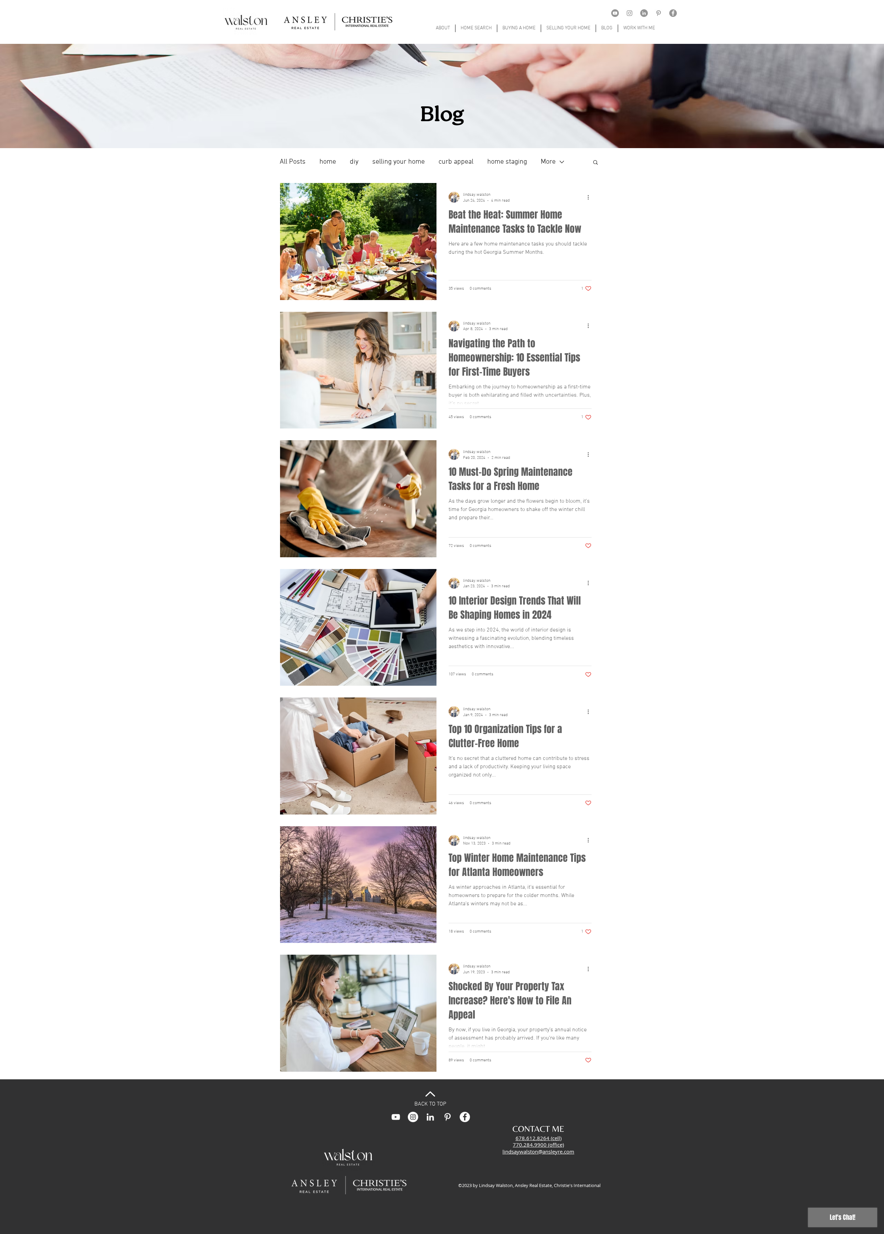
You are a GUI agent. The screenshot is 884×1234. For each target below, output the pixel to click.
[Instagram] (629, 13)
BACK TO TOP (430, 1104)
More (548, 162)
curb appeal (456, 162)
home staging (507, 162)
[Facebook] (673, 13)
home (327, 162)
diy (354, 162)
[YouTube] (615, 13)
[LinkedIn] (644, 13)
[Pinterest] (658, 13)
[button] (595, 162)
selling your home (398, 162)
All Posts (293, 162)
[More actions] (590, 197)
